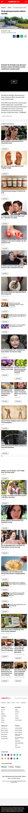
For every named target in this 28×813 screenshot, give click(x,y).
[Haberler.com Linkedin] (14, 755)
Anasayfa (3, 7)
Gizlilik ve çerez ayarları (7, 781)
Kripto (2, 718)
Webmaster (17, 741)
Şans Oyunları (4, 734)
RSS (16, 745)
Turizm (16, 716)
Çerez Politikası (18, 732)
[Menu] (2, 2)
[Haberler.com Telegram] (14, 758)
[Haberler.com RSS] (2, 758)
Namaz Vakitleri (4, 730)
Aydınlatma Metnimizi (11, 811)
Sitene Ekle (17, 747)
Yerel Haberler (18, 720)
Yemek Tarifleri (4, 738)
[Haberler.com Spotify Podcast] (20, 755)
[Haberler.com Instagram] (11, 755)
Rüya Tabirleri (4, 736)
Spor (2, 711)
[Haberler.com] (6, 698)
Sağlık (16, 709)
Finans (16, 713)
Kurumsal (17, 725)
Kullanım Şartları (18, 728)
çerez (2, 808)
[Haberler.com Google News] (2, 755)
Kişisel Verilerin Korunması (18, 735)
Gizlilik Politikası (18, 730)
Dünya (2, 722)
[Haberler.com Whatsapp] (17, 755)
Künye (17, 702)
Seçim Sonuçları (4, 732)
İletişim (13, 702)
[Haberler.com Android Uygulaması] (11, 766)
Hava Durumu (4, 728)
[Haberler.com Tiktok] (11, 758)
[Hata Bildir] (14, 781)
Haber (9, 778)
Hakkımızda (3, 702)
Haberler (3, 707)
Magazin (3, 713)
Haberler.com (4, 725)
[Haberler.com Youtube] (8, 758)
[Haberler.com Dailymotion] (17, 758)
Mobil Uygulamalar (19, 743)
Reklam (8, 702)
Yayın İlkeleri (23, 702)
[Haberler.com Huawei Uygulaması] (18, 766)
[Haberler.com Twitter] (8, 755)
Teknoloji (17, 711)
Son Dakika (3, 716)
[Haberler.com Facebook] (5, 755)
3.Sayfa (2, 720)
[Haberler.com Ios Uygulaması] (4, 766)
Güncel (9, 7)
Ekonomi (3, 709)
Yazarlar (17, 718)
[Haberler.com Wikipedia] (5, 758)
